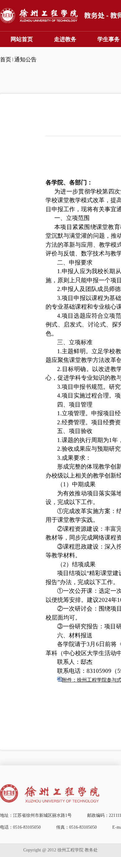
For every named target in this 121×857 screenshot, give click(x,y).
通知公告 (25, 59)
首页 (5, 59)
